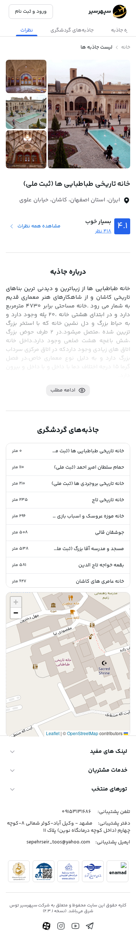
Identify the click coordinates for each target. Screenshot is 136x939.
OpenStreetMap (82, 733)
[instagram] (61, 926)
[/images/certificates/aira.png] (68, 871)
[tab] (72, 30)
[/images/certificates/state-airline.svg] (93, 871)
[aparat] (46, 926)
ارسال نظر (25, 701)
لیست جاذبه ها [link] (96, 47)
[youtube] (75, 926)
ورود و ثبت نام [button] (31, 12)
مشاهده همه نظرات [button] (39, 226)
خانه (125, 47)
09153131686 (76, 812)
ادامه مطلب (62, 390)
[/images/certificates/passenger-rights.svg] (43, 871)
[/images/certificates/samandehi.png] (19, 871)
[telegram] (90, 926)
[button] (68, 451)
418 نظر (103, 231)
